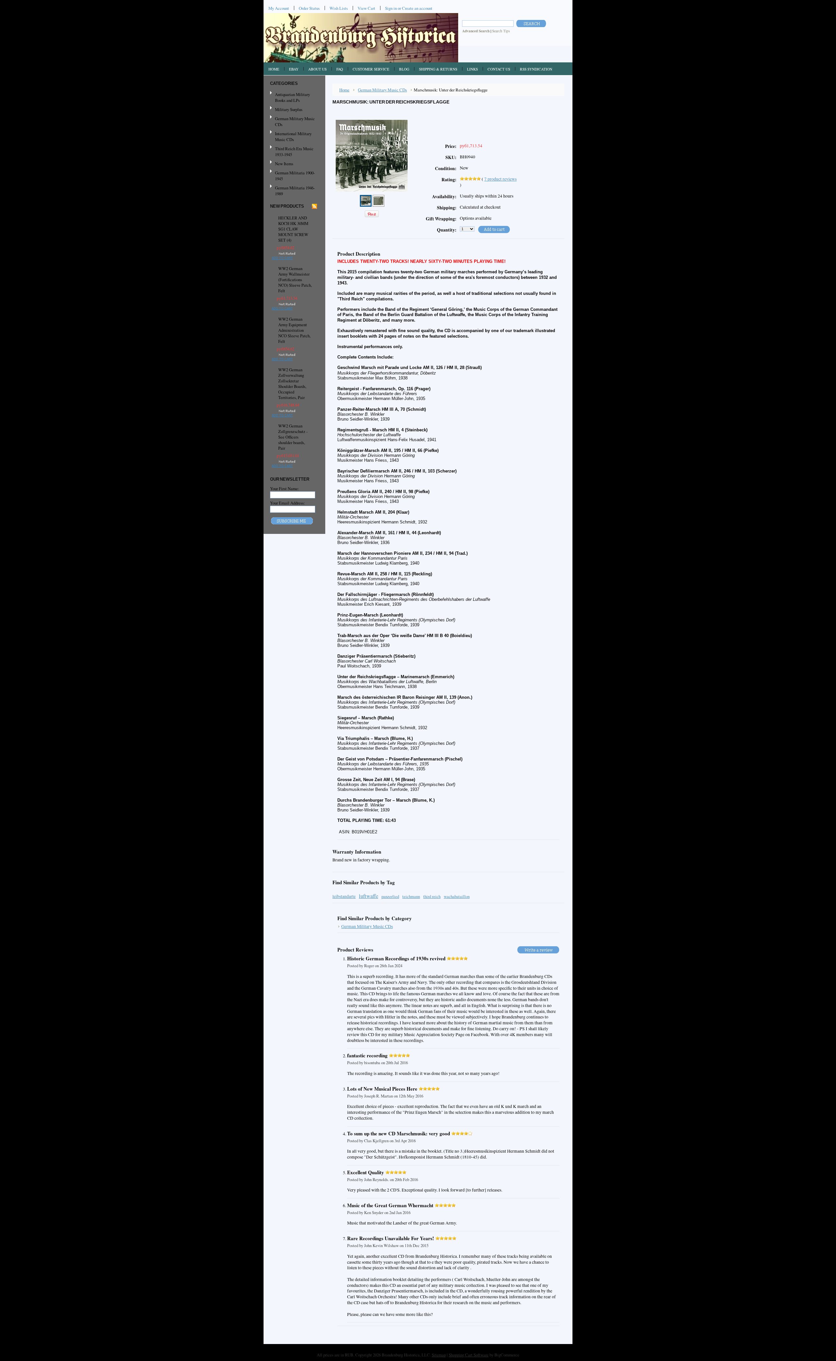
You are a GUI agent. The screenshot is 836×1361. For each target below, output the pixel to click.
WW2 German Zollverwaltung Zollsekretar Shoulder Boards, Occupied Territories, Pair (292, 383)
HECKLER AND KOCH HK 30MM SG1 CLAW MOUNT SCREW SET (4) (293, 229)
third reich (432, 896)
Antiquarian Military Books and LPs (292, 97)
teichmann (411, 896)
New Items (284, 164)
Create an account (417, 8)
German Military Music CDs (292, 121)
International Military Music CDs (293, 136)
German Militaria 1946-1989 (295, 191)
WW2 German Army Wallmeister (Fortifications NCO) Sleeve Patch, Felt (295, 280)
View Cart (366, 8)
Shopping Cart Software (469, 1355)
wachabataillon (457, 896)
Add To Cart (282, 258)
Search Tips (501, 30)
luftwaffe (368, 896)
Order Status (309, 8)
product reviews (500, 179)
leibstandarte (344, 896)
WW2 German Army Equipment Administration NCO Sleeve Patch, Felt (294, 330)
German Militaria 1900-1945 (292, 176)
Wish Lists (339, 8)
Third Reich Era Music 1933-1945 (294, 151)
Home (344, 90)
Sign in (391, 8)
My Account (278, 8)
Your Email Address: (287, 503)
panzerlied (390, 896)
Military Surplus (288, 109)
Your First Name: (284, 488)
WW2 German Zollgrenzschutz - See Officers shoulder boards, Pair (293, 437)
